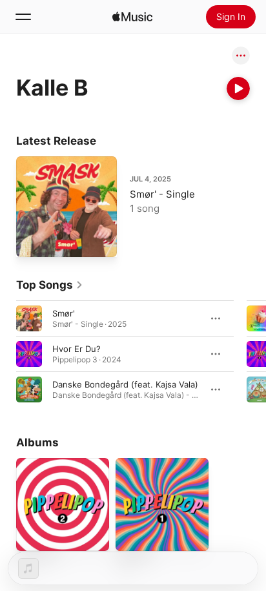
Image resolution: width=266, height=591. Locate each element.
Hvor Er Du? (76, 349)
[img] (132, 17)
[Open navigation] (23, 17)
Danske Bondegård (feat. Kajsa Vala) (125, 384)
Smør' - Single (162, 194)
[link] (49, 285)
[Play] (238, 88)
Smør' (63, 313)
